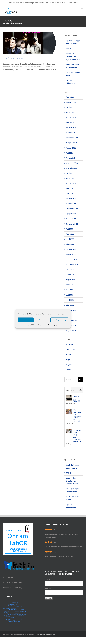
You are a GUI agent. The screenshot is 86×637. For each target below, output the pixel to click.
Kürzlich (74, 390)
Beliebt (67, 390)
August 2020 (71, 330)
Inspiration (70, 359)
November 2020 (72, 320)
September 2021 (72, 274)
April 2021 (70, 300)
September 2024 (72, 143)
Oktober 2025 (71, 107)
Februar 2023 (71, 198)
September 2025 (72, 112)
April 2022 (70, 239)
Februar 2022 (71, 249)
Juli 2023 (69, 188)
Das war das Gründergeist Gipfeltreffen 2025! (73, 57)
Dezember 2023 (72, 163)
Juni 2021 (69, 290)
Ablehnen (42, 320)
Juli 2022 (69, 229)
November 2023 (72, 168)
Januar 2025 (71, 132)
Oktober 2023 (71, 173)
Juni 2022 (70, 234)
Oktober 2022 (71, 219)
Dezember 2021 (72, 259)
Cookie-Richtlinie (32, 325)
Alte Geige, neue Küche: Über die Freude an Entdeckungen (61, 535)
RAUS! (68, 49)
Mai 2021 (69, 295)
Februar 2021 (71, 310)
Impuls (68, 354)
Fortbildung (70, 349)
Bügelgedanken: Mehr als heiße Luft (59, 556)
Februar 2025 (71, 127)
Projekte (69, 364)
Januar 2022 (71, 254)
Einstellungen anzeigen (59, 320)
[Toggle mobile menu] (82, 9)
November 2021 (72, 264)
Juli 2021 (69, 285)
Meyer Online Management (46, 634)
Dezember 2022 (72, 209)
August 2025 (71, 117)
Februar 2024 (71, 158)
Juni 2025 (70, 122)
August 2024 (71, 148)
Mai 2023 (69, 193)
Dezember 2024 (72, 138)
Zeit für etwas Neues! (13, 58)
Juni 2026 (70, 97)
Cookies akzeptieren (26, 320)
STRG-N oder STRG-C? (76, 398)
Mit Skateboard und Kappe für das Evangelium (77, 415)
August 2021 (70, 280)
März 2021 (70, 305)
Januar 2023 (71, 203)
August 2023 (71, 183)
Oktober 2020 (71, 325)
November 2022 (72, 214)
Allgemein (70, 344)
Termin (69, 370)
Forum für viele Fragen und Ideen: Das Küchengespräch (77, 435)
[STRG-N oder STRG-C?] (69, 397)
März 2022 (70, 244)
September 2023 (72, 178)
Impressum (56, 325)
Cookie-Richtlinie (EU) (13, 587)
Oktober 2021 (71, 269)
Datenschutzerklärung (45, 325)
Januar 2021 (71, 315)
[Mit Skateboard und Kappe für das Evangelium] (69, 410)
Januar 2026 (71, 102)
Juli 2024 (69, 153)
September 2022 (72, 224)
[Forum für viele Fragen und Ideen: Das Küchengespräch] (69, 430)
